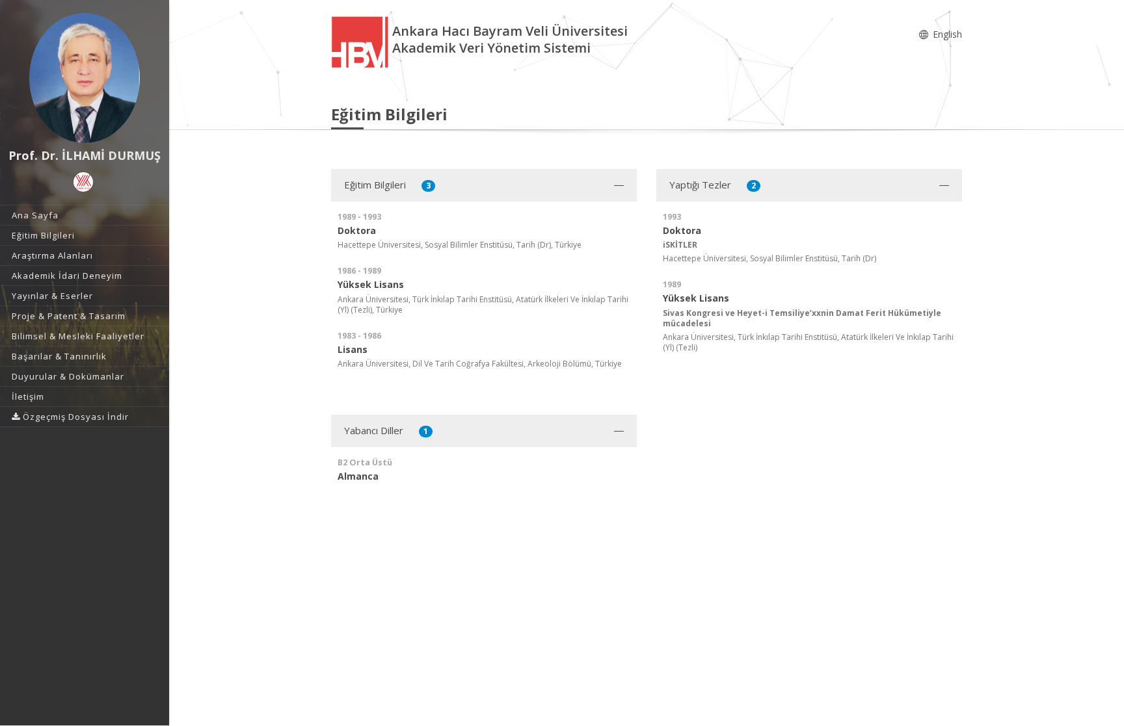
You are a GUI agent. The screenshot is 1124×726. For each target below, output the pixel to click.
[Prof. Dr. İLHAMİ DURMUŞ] (84, 78)
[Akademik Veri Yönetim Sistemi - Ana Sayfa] (361, 41)
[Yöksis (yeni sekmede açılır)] (83, 182)
